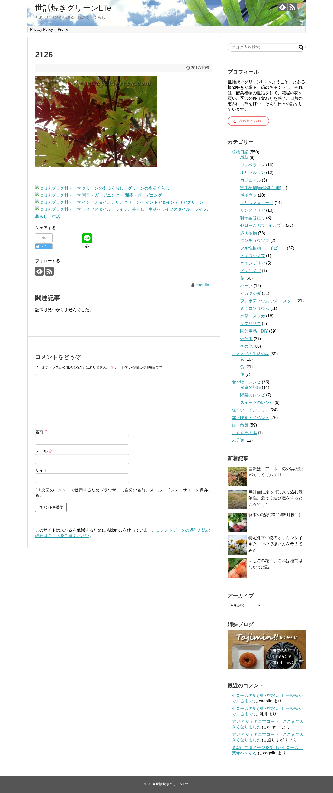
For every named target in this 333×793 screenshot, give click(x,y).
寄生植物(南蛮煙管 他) (260, 187)
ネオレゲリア (252, 263)
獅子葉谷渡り (252, 218)
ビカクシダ (250, 293)
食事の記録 (250, 387)
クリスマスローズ (256, 203)
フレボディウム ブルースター (267, 301)
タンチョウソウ (254, 240)
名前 (42, 432)
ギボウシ (248, 195)
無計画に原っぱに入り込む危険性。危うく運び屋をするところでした (275, 498)
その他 (246, 346)
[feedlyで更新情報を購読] (282, 7)
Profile (63, 29)
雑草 (244, 157)
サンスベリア (252, 210)
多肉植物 (248, 233)
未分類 (238, 440)
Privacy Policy (41, 29)
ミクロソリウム (254, 308)
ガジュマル (250, 180)
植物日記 (240, 152)
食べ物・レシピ (246, 382)
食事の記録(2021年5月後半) (274, 515)
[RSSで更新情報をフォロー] (292, 7)
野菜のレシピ (252, 395)
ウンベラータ (252, 165)
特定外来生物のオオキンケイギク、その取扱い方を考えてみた (275, 543)
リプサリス (250, 323)
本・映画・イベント (250, 417)
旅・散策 (240, 425)
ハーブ (246, 286)
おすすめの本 (244, 432)
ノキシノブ (250, 271)
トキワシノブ (252, 255)
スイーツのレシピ (256, 402)
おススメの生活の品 (250, 354)
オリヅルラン (252, 172)
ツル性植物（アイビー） (263, 248)
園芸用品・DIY (254, 331)
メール (44, 451)
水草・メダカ (252, 316)
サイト (41, 470)
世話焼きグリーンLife (73, 8)
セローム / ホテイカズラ (262, 225)
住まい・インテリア (250, 410)
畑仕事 (246, 338)
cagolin (202, 285)
